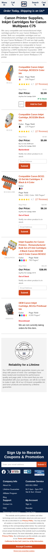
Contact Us (7, 504)
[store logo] (24, 4)
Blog (5, 497)
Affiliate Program (10, 493)
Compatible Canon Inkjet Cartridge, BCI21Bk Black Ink (31, 117)
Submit (24, 166)
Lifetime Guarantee (11, 489)
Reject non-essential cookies (24, 551)
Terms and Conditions (26, 539)
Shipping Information (11, 512)
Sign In (28, 504)
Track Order (31, 512)
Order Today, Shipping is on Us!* (24, 10)
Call (13, 2)
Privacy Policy (27, 521)
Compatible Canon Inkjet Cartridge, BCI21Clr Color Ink (31, 70)
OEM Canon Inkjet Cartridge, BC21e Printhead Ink (32, 306)
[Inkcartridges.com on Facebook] (4, 473)
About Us (7, 485)
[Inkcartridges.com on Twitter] (9, 473)
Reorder (29, 508)
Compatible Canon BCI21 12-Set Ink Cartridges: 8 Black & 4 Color (31, 179)
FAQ (5, 508)
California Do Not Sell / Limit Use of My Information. (24, 541)
